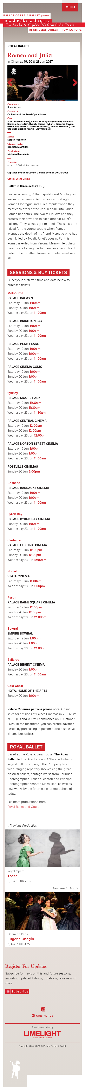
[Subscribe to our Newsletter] (17, 992)
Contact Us (44, 1016)
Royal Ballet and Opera (23, 807)
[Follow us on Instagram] (43, 1009)
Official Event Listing (18, 179)
